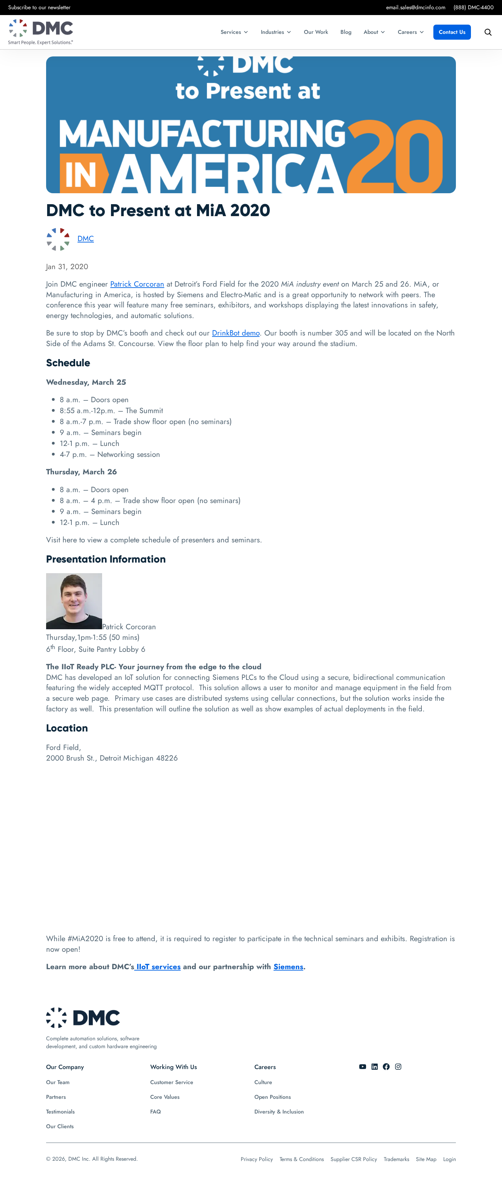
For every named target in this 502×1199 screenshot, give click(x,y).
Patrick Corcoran (137, 283)
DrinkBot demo (236, 332)
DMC (86, 238)
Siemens (288, 966)
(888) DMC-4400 (474, 7)
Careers (407, 32)
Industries (272, 32)
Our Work (316, 32)
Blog (345, 32)
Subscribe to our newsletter (39, 7)
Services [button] (231, 32)
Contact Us (452, 32)
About (371, 32)
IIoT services (157, 966)
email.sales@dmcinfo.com (415, 7)
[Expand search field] (486, 32)
